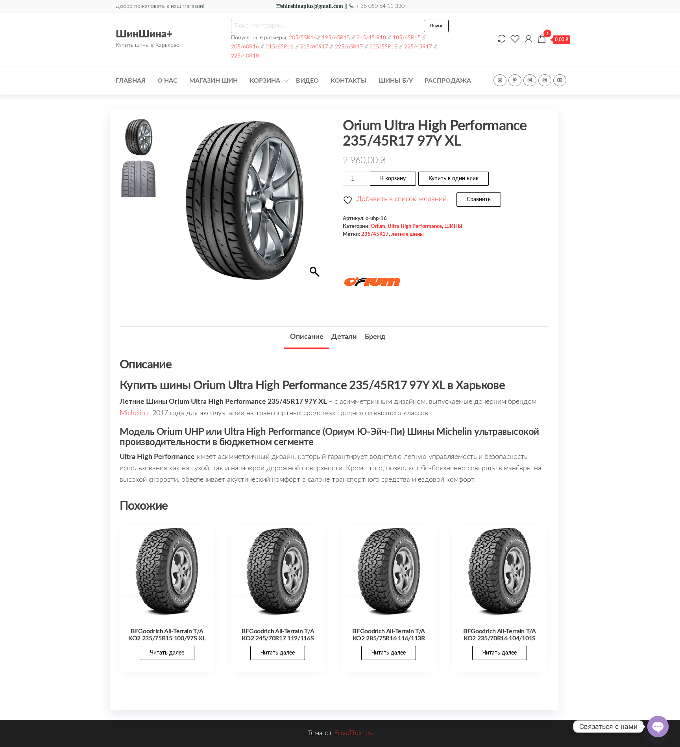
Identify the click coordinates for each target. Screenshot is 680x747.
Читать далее (167, 653)
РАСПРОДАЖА (448, 81)
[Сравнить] (502, 39)
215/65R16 (280, 47)
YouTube (559, 80)
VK (529, 80)
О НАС (167, 81)
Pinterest (514, 80)
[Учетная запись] (528, 39)
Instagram (544, 80)
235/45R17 (375, 234)
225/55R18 (383, 47)
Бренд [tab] (375, 336)
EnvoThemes (353, 733)
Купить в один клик (454, 178)
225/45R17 (418, 47)
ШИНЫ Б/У (396, 81)
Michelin (132, 413)
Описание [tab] (306, 336)
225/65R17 (349, 47)
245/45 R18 (371, 38)
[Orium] (372, 282)
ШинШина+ (144, 34)
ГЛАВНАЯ (131, 81)
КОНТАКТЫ (349, 81)
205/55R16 (303, 38)
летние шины (407, 234)
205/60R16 (245, 47)
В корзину (393, 178)
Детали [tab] (344, 336)
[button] (316, 204)
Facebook (499, 80)
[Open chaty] (658, 726)
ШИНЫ (453, 226)
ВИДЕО (307, 81)
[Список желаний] (515, 39)
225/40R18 (245, 56)
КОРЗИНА (264, 81)
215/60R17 (314, 47)
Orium (378, 226)
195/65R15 (336, 38)
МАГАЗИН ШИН (213, 81)
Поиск (436, 26)
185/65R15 (407, 38)
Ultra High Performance (415, 226)
